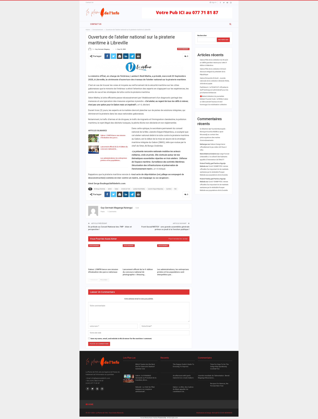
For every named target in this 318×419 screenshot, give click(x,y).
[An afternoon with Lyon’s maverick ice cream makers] (165, 378)
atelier (110, 189)
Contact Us (89, 2)
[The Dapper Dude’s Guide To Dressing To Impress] (165, 367)
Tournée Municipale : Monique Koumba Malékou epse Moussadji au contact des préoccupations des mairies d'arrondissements (213, 134)
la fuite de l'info (125, 189)
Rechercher (202, 35)
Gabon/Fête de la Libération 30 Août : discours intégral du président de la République (213, 71)
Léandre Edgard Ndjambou (155, 189)
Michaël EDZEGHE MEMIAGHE (222, 413)
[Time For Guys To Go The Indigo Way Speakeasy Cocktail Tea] (203, 367)
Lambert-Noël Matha (139, 189)
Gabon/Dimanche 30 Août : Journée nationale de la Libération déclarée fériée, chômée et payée (214, 80)
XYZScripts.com (172, 418)
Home (90, 404)
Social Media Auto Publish (149, 418)
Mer (175, 189)
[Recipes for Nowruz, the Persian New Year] (203, 386)
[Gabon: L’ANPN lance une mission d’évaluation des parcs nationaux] (93, 138)
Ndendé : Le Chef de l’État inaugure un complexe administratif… (145, 389)
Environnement (183, 49)
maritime (169, 189)
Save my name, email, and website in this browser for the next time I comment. (121, 338)
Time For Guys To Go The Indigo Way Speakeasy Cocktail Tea (219, 366)
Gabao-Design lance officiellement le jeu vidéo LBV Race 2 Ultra (213, 147)
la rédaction (204, 129)
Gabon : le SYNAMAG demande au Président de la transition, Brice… (145, 378)
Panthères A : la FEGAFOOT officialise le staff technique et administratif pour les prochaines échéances (214, 90)
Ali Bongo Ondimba (99, 189)
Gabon (116, 189)
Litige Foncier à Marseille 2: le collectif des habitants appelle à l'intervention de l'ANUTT (214, 157)
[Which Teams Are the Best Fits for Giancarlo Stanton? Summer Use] (128, 367)
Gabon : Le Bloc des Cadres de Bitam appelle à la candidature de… (183, 389)
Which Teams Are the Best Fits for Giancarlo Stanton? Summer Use (145, 366)
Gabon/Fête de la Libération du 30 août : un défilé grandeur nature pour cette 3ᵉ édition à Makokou (214, 62)
